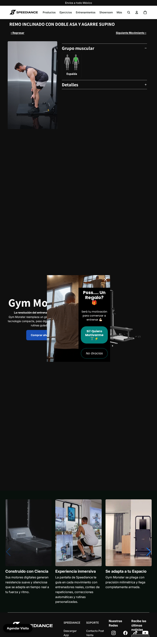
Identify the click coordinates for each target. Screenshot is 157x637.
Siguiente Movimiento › (131, 32)
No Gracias (94, 353)
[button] (148, 552)
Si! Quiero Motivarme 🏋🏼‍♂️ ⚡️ (94, 335)
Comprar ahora (41, 335)
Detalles (70, 85)
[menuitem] (119, 12)
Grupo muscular (78, 48)
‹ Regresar (17, 32)
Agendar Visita (18, 628)
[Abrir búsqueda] (128, 12)
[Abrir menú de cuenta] (136, 12)
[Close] (105, 279)
